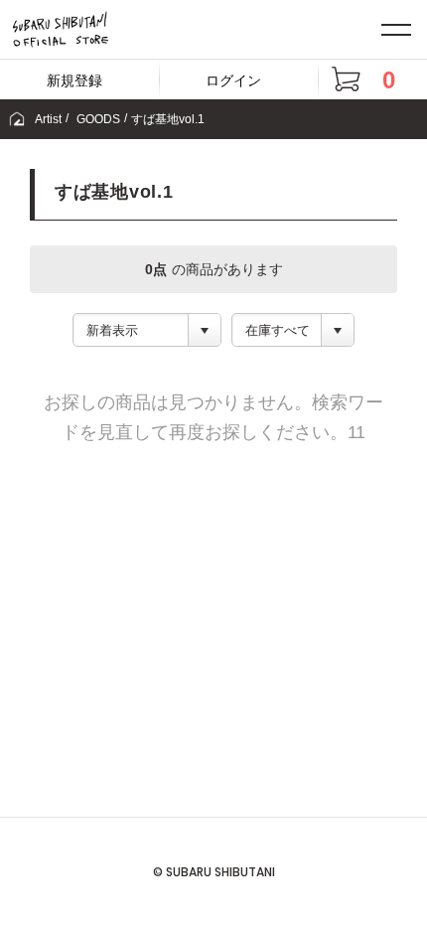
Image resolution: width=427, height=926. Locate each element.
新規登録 (74, 80)
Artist (48, 119)
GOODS (98, 119)
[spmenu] (396, 29)
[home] (17, 119)
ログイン (233, 80)
